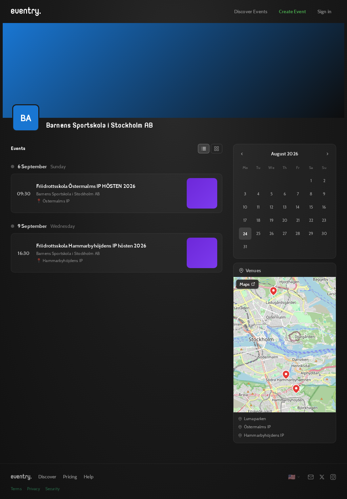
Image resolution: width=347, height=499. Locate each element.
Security (52, 488)
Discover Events (250, 11)
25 (258, 233)
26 (271, 233)
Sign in (324, 11)
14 (298, 207)
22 (311, 220)
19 (271, 220)
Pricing (70, 476)
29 (311, 233)
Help (89, 476)
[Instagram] (333, 477)
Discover (47, 476)
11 (258, 207)
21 (298, 220)
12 (271, 207)
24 (245, 233)
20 (284, 220)
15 (311, 207)
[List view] (203, 148)
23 (324, 220)
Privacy (33, 488)
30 (324, 233)
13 (285, 207)
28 (297, 233)
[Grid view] (216, 148)
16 (324, 207)
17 (245, 220)
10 (245, 207)
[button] (286, 374)
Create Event (292, 11)
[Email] (311, 477)
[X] (322, 477)
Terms (16, 488)
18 (258, 220)
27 (285, 233)
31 (245, 246)
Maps (245, 284)
